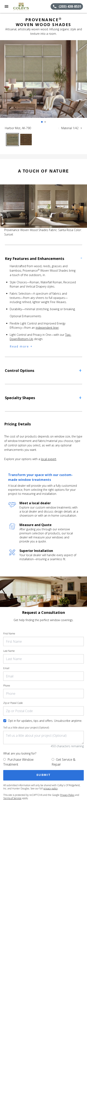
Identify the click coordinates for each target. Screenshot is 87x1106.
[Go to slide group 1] (42, 122)
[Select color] (12, 139)
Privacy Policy (67, 795)
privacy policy (50, 788)
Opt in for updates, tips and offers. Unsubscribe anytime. (45, 721)
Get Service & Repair (63, 762)
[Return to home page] (25, 6)
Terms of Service (12, 798)
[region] (43, 83)
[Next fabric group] (81, 128)
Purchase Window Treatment (18, 762)
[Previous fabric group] (59, 128)
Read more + (21, 346)
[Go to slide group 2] (45, 122)
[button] (6, 6)
